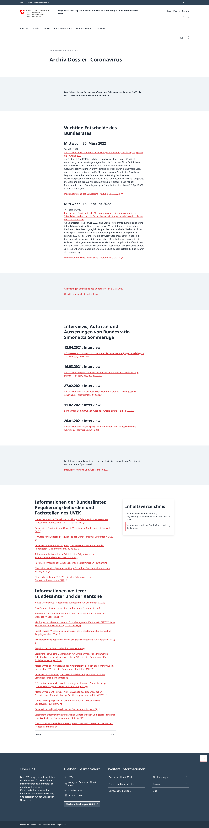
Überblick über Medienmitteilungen (82, 294)
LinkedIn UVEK (75, 795)
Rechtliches (25, 824)
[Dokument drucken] (181, 37)
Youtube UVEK (75, 790)
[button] (24, 28)
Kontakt (157, 784)
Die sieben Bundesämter (121, 784)
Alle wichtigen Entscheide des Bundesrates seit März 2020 (93, 288)
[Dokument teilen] (187, 37)
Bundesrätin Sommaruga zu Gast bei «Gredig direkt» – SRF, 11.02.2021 (100, 410)
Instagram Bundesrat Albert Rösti (82, 784)
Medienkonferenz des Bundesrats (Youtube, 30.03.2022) (92, 193)
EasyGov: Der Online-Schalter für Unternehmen (59, 648)
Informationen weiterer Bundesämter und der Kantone (146, 526)
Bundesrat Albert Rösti (120, 777)
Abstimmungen (160, 777)
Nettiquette (36, 824)
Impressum (62, 824)
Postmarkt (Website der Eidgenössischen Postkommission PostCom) (70, 562)
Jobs (155, 790)
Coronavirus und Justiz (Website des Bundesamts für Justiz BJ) (66, 709)
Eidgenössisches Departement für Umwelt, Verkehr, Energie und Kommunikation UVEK (98, 12)
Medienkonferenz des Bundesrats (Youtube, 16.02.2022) (92, 257)
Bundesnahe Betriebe (120, 790)
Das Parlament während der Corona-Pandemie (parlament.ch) (66, 608)
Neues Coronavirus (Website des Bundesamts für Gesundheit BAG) (69, 602)
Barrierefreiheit (49, 824)
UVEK (70, 777)
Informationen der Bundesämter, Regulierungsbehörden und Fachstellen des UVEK (146, 516)
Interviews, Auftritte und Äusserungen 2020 (86, 469)
